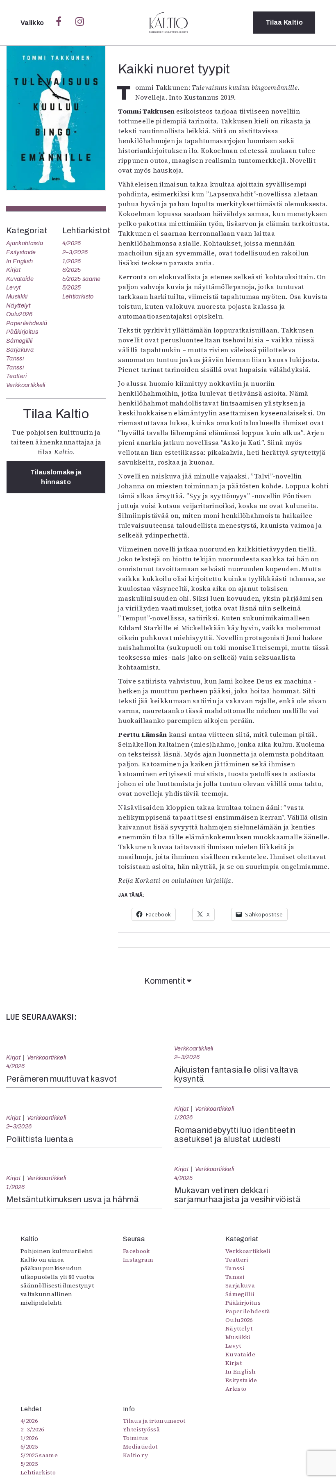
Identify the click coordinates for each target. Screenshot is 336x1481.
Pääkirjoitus (22, 331)
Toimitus (135, 1438)
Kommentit (165, 980)
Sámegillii (19, 340)
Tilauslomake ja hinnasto (56, 477)
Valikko (32, 22)
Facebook (136, 1251)
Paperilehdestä (26, 323)
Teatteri (16, 376)
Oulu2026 (19, 314)
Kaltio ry (135, 1455)
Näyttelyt (18, 305)
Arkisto (235, 1389)
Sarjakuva (20, 349)
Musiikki (17, 296)
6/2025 (71, 270)
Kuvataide (20, 279)
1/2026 (71, 261)
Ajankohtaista (24, 243)
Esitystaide (21, 252)
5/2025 (71, 287)
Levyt (13, 287)
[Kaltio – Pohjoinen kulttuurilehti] (168, 22)
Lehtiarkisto (78, 296)
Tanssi (15, 358)
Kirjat (13, 270)
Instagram (138, 1259)
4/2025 (183, 1178)
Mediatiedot (140, 1446)
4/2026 (71, 243)
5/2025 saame (81, 279)
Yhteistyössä (141, 1429)
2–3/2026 (75, 252)
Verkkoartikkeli (25, 385)
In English (19, 261)
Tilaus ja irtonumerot (154, 1421)
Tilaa (284, 22)
